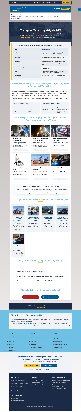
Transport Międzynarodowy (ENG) (38, 382)
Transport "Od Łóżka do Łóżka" (38, 380)
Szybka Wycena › (65, 8)
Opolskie (33, 338)
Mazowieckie (34, 336)
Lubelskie (11, 344)
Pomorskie (57, 336)
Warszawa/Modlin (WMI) (42, 193)
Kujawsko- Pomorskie (15, 338)
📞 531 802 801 (56, 8)
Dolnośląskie (12, 336)
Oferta (48, 2)
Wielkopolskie (58, 347)
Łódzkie (11, 347)
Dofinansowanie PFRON (27, 37)
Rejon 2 (33, 333)
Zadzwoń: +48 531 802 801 (31, 297)
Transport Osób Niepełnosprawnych (39, 386)
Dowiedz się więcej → (18, 149)
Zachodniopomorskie (36, 347)
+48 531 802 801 (47, 369)
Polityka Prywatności (42, 307)
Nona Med (13, 2)
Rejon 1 (11, 333)
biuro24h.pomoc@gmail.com (18, 400)
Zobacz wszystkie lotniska (56, 193)
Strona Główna (37, 2)
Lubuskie (11, 341)
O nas (43, 2)
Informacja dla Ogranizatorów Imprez (59, 388)
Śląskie (56, 338)
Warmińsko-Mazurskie (60, 344)
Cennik (53, 2)
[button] (63, 333)
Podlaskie (33, 344)
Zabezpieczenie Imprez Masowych (59, 382)
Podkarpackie (34, 341)
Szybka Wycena (66, 2)
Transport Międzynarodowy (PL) (38, 384)
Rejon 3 (56, 333)
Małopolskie (12, 350)
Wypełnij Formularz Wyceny (51, 297)
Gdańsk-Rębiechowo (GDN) (26, 193)
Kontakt (58, 2)
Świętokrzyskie (58, 341)
